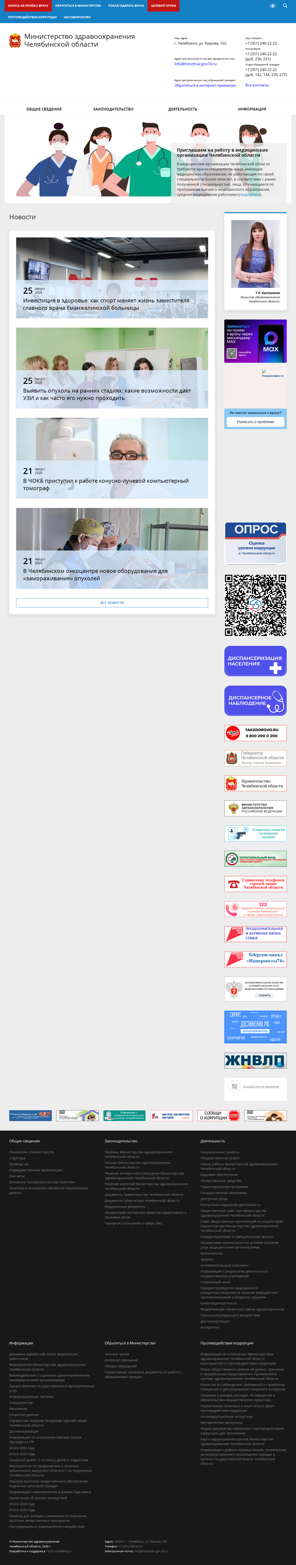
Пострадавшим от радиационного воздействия (47, 1526)
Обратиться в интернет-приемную (205, 85)
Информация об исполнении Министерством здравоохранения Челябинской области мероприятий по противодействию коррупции (238, 1358)
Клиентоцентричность (218, 1303)
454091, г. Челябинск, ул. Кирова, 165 (140, 1541)
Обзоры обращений (121, 1366)
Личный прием (117, 1354)
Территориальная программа (224, 1186)
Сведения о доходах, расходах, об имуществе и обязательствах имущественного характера (237, 1397)
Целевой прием (163, 6)
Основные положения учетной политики (42, 1182)
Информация (252, 109)
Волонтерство (211, 1253)
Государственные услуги (220, 1158)
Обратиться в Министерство (78, 6)
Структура (17, 1158)
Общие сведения (44, 109)
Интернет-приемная (121, 1360)
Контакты (17, 1176)
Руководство (19, 1164)
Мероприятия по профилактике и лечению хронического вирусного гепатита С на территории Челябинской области (50, 1470)
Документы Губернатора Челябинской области (142, 1200)
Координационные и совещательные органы (236, 1236)
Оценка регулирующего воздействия (230, 1315)
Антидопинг (210, 1327)
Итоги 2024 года (22, 1504)
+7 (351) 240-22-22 (261, 43)
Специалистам (21, 1402)
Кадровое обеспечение (219, 1174)
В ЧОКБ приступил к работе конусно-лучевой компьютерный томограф (106, 484)
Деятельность (182, 109)
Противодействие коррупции (32, 17)
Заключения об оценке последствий (38, 1498)
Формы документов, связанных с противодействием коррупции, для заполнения (242, 1430)
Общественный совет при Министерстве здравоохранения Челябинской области (233, 1213)
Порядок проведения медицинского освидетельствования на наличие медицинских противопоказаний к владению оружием (238, 1292)
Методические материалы (221, 1422)
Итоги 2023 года (22, 1454)
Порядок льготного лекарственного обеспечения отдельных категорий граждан (48, 1483)
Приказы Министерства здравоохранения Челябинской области (139, 1154)
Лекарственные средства (220, 1180)
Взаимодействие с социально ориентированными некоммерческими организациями (49, 1377)
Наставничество (77, 17)
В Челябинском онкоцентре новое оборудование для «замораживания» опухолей (95, 574)
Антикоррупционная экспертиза (226, 1416)
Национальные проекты (219, 1152)
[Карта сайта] (261, 6)
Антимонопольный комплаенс (224, 1265)
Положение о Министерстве (31, 1152)
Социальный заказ (215, 1282)
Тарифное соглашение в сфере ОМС (134, 1223)
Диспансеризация (215, 1321)
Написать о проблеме (255, 422)
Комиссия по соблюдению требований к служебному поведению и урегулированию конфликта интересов (242, 1386)
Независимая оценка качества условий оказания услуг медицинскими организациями (239, 1244)
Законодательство (113, 109)
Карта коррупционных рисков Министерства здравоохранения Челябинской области (236, 1441)
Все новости (112, 602)
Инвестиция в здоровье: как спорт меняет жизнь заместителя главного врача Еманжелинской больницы (106, 303)
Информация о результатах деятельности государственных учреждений (234, 1273)
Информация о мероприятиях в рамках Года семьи (50, 1492)
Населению (18, 1408)
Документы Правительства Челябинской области (144, 1194)
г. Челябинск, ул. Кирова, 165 (200, 43)
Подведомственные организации (35, 1170)
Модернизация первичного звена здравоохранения (242, 1309)
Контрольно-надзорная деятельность (230, 1204)
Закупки (206, 1259)
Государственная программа (223, 1192)
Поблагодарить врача (126, 6)
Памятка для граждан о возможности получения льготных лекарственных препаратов (47, 1518)
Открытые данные (24, 1414)
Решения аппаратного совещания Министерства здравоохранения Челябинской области (144, 1175)
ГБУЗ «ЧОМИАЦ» (58, 1551)
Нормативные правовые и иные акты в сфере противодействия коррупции (237, 1408)
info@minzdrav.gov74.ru (151, 1551)
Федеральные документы (125, 1206)
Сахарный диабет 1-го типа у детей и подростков (48, 1460)
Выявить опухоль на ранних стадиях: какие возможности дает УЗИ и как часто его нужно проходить (107, 394)
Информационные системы (31, 1396)
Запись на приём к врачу (28, 6)
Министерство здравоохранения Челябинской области (79, 40)
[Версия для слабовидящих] (273, 6)
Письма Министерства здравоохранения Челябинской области (137, 1164)
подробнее (250, 194)
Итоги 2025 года (22, 1510)
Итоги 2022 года (22, 1448)
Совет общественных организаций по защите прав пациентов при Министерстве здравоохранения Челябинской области (241, 1226)
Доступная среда (214, 1198)
